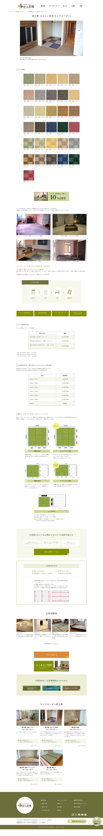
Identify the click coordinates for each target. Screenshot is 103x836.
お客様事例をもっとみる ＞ (51, 643)
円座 (81, 6)
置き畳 (43, 6)
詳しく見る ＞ (35, 745)
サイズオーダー (54, 6)
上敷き (73, 6)
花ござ (65, 6)
